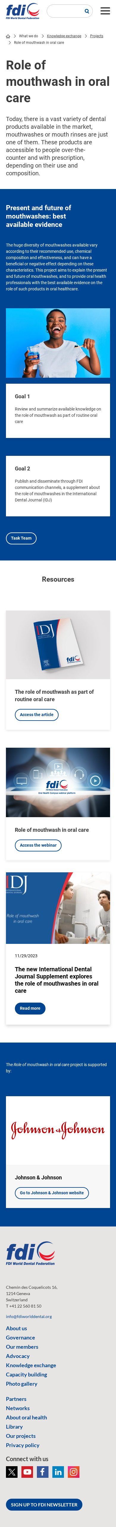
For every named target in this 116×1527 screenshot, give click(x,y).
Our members (22, 1346)
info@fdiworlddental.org (29, 1316)
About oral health (26, 1417)
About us (16, 1328)
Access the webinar (38, 845)
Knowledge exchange (64, 36)
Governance (20, 1337)
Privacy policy (23, 1445)
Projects (96, 36)
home (8, 36)
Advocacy (18, 1356)
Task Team (21, 538)
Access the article (37, 714)
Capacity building (26, 1374)
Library (14, 1426)
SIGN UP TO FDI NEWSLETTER (44, 1504)
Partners (16, 1399)
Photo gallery (21, 1383)
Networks (18, 1408)
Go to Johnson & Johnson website (52, 1192)
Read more (30, 1008)
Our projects (21, 1435)
